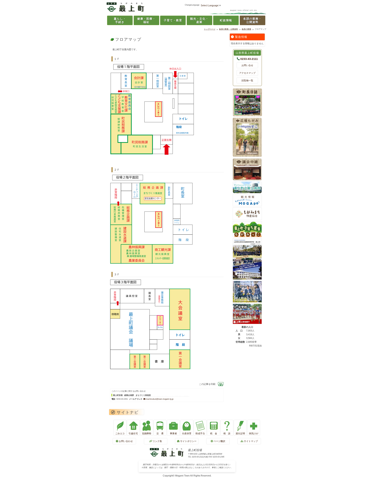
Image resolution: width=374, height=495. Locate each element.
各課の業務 (246, 29)
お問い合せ (248, 65)
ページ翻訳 (219, 441)
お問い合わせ (125, 441)
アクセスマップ (247, 72)
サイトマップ (250, 441)
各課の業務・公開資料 (228, 29)
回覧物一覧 (248, 80)
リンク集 (157, 441)
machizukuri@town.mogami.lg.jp (159, 399)
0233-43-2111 (249, 58)
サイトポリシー (188, 441)
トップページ (209, 29)
